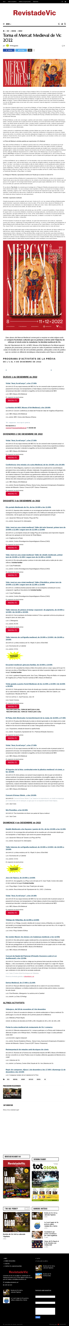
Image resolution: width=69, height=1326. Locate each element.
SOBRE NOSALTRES (9, 1261)
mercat (20, 31)
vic (45, 1079)
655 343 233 (8, 1285)
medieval (14, 31)
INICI (5, 1258)
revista (38, 1079)
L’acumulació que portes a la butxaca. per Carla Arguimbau (50, 1233)
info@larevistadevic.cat (11, 1282)
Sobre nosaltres (12, 1)
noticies (31, 1079)
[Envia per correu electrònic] (30, 50)
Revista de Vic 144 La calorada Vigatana (50, 1214)
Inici (4, 1)
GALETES (7, 1263)
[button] (8, 24)
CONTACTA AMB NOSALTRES (13, 1266)
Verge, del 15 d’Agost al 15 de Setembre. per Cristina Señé (51, 1243)
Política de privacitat (25, 1)
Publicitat (35, 1)
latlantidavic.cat (29, 976)
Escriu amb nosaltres (42, 1261)
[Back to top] (64, 1321)
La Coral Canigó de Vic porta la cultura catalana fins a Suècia (51, 1224)
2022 (8, 31)
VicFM (38, 1258)
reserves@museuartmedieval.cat (16, 428)
